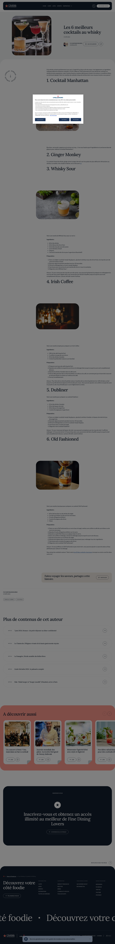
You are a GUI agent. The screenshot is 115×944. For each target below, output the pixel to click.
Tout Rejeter (64, 119)
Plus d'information (53, 115)
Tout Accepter (76, 119)
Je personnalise (40, 119)
